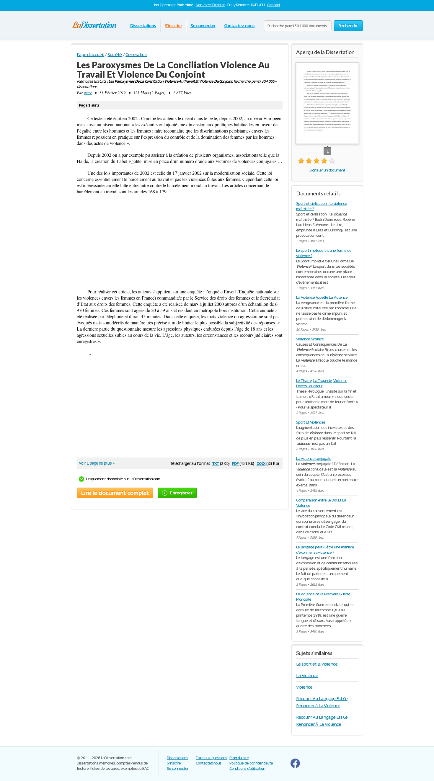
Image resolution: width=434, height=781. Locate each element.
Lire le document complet (115, 493)
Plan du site (239, 757)
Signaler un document (327, 170)
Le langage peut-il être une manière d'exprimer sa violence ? (325, 550)
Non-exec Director (210, 4)
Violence (304, 687)
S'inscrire (173, 25)
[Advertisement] (180, 241)
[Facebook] (295, 766)
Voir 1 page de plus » (96, 463)
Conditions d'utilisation (247, 768)
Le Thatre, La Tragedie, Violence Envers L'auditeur (321, 383)
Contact (273, 4)
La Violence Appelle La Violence (321, 297)
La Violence (307, 675)
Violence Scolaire (310, 339)
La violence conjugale (313, 458)
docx (261, 463)
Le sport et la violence (316, 664)
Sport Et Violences (310, 422)
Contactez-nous (239, 25)
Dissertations (143, 25)
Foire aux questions (211, 757)
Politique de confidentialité (251, 763)
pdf (235, 463)
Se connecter (203, 25)
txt (215, 463)
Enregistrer (181, 493)
